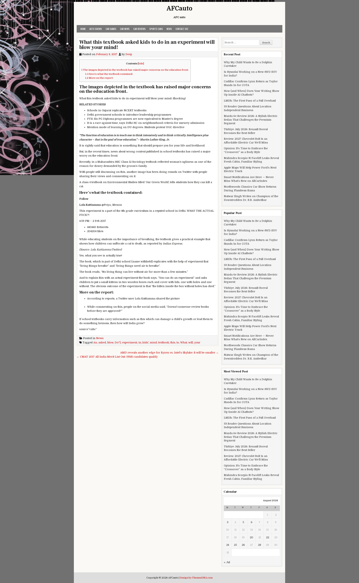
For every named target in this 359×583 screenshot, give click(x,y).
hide (141, 63)
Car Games (111, 29)
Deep (128, 54)
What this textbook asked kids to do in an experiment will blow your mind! (147, 45)
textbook (163, 342)
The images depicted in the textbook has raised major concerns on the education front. (135, 69)
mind (153, 342)
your (197, 342)
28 (259, 544)
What (183, 342)
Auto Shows (95, 29)
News (169, 29)
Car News (125, 29)
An (95, 342)
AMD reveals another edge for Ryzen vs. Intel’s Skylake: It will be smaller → (169, 352)
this (172, 342)
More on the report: (99, 77)
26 (243, 544)
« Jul (227, 562)
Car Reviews (139, 29)
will (190, 342)
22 (267, 537)
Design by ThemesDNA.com (196, 577)
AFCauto (179, 8)
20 (251, 537)
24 (227, 544)
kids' (145, 342)
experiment (129, 342)
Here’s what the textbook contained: (109, 74)
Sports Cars (156, 29)
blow (110, 342)
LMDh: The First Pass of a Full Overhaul (250, 100)
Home (83, 29)
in (139, 342)
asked (102, 342)
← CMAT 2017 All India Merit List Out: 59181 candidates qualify (117, 356)
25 (235, 544)
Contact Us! (182, 29)
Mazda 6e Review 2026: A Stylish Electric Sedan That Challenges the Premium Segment (250, 119)
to (178, 342)
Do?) (118, 342)
